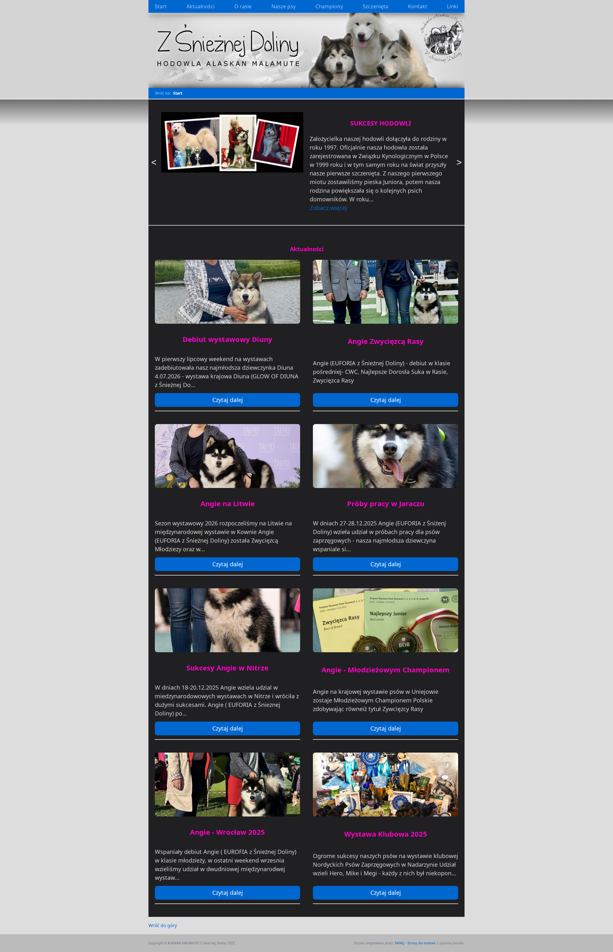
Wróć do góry (162, 925)
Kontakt (417, 6)
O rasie (243, 6)
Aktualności (200, 6)
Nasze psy (283, 6)
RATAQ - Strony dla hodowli (415, 943)
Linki (452, 6)
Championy (329, 6)
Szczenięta (375, 6)
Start (161, 6)
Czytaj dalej (227, 400)
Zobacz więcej (328, 208)
